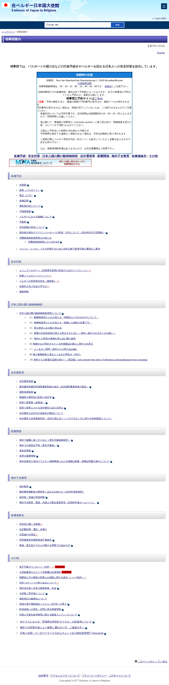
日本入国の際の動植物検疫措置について (40, 313)
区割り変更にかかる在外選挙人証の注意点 (41, 407)
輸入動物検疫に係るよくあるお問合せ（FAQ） (57, 354)
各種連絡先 (139, 156)
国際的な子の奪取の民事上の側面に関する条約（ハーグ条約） (51, 577)
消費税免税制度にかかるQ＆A (43, 242)
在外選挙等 (87, 156)
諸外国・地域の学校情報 (32, 497)
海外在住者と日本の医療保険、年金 (37, 588)
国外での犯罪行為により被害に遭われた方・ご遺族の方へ (52, 627)
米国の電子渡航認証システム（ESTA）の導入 (43, 604)
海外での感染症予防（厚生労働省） (37, 445)
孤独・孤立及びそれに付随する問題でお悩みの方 (44, 545)
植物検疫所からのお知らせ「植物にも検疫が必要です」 (63, 322)
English (161, 52)
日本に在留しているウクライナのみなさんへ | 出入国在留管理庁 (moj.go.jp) (61, 633)
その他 (153, 156)
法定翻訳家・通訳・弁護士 (33, 529)
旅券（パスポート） (29, 190)
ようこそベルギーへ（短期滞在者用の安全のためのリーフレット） (54, 270)
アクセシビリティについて (65, 675)
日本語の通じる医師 (29, 524)
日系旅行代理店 (27, 534)
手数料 (22, 222)
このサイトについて (120, 675)
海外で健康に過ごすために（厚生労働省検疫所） (44, 440)
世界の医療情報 (27, 456)
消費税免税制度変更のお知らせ (35, 238)
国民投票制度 (26, 392)
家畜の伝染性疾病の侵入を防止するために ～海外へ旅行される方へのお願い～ (75, 333)
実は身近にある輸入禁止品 (48, 328)
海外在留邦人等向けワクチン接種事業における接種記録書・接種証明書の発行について (64, 461)
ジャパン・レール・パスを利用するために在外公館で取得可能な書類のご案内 (59, 248)
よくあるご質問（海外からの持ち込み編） (56, 349)
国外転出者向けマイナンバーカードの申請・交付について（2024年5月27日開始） (62, 232)
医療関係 (103, 156)
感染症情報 (25, 450)
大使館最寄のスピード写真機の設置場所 (40, 572)
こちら (98, 98)
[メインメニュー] (164, 6)
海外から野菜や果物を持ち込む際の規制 (55, 338)
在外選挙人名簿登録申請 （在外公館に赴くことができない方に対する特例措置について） (65, 418)
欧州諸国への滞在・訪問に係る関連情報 (40, 609)
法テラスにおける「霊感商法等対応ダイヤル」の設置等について (56, 621)
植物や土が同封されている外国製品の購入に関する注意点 (63, 343)
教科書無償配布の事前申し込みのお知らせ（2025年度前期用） (52, 491)
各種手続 (20, 156)
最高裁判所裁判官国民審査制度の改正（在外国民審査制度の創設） (54, 386)
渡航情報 (24, 291)
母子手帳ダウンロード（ (34, 567)
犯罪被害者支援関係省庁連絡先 (35, 540)
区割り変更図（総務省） (32, 402)
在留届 (22, 185)
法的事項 (43, 675)
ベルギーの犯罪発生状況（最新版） (38, 281)
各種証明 (24, 200)
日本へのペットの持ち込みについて (37, 582)
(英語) (161, 18)
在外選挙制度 (26, 381)
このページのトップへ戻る (152, 661)
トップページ (8, 32)
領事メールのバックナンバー (34, 275)
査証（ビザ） (26, 195)
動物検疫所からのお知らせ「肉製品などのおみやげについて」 (66, 317)
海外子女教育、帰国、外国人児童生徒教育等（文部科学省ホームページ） (57, 502)
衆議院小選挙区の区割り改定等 (35, 397)
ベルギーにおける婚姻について (35, 216)
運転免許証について (29, 206)
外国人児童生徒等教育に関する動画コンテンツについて (48, 614)
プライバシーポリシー (94, 675)
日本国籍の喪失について (32, 227)
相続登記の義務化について (33, 598)
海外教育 (24, 486)
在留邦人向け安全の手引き (33, 286)
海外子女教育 (120, 156)
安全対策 (34, 156)
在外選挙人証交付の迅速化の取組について (41, 413)
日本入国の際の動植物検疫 (60, 156)
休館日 (108, 86)
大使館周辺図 (84, 83)
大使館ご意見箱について (32, 593)
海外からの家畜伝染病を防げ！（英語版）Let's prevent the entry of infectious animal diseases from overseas (90, 359)
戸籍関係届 (25, 211)
